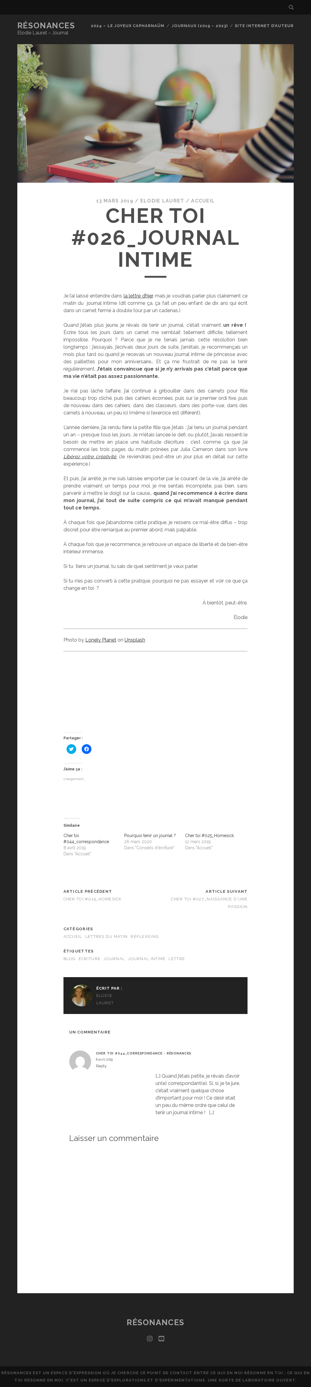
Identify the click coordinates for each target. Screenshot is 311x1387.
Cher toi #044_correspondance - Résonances (144, 1053)
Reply (101, 1066)
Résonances (46, 25)
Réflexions (145, 936)
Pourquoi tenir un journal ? (150, 835)
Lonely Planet (100, 640)
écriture (90, 958)
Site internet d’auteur (264, 25)
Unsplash (135, 640)
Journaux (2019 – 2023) (200, 25)
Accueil (203, 201)
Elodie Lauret (162, 201)
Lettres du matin (106, 936)
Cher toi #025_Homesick (209, 835)
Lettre (177, 958)
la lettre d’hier (138, 296)
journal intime (147, 958)
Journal (114, 958)
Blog (69, 958)
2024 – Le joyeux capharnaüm (127, 25)
